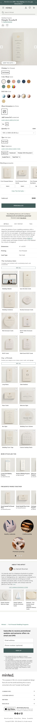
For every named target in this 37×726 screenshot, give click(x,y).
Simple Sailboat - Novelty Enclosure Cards (18, 604)
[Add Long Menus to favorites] (16, 368)
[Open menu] (3, 7)
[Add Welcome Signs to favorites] (34, 389)
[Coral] (13, 81)
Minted (3, 624)
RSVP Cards (5, 353)
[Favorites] (29, 7)
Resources (5, 703)
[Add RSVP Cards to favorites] (16, 337)
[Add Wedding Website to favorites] (16, 272)
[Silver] (19, 96)
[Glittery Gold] (3, 101)
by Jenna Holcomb (5, 476)
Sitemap (24, 718)
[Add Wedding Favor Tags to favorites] (16, 431)
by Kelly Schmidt (20, 475)
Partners (5, 699)
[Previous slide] (1, 46)
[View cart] (33, 7)
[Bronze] (13, 96)
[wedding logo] (9, 8)
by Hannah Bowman (6, 509)
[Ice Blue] (3, 96)
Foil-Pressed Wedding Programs (18, 624)
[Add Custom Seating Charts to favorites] (34, 431)
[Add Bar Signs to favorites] (16, 410)
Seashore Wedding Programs (23, 473)
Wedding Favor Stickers (26, 426)
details (6, 224)
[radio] (5, 72)
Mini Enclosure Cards (7, 330)
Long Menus (5, 384)
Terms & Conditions (8, 718)
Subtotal (4, 198)
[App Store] (10, 709)
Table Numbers (24, 384)
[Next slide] (35, 46)
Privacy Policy (17, 718)
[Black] (8, 96)
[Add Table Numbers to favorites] (34, 368)
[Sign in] (25, 7)
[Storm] (24, 81)
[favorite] (7, 25)
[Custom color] (13, 86)
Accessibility (30, 718)
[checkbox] (7, 186)
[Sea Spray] (19, 81)
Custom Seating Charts (26, 447)
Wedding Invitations (7, 309)
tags (30, 224)
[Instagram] (22, 713)
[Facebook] (15, 713)
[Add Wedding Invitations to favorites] (16, 293)
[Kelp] (3, 86)
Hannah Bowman (7, 22)
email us (29, 238)
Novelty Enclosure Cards (26, 309)
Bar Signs (4, 426)
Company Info (6, 691)
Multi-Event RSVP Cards (26, 353)
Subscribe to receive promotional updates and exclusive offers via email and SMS (17, 633)
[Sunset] (29, 81)
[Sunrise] (8, 86)
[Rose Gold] (29, 96)
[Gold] (24, 96)
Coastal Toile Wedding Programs (6, 474)
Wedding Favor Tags (7, 447)
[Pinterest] (17, 713)
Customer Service (8, 695)
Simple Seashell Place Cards (22, 506)
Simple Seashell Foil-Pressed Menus (7, 506)
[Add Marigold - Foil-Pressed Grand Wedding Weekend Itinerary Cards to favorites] (35, 591)
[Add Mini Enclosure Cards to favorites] (16, 314)
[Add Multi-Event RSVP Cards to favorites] (34, 337)
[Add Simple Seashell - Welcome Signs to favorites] (10, 591)
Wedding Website (7, 288)
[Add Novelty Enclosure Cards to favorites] (34, 293)
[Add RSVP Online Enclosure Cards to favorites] (34, 314)
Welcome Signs (24, 405)
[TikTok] (19, 713)
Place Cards (5, 405)
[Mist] (8, 81)
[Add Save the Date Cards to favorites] (34, 272)
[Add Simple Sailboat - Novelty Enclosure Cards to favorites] (23, 591)
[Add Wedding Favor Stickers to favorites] (34, 410)
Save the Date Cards (25, 288)
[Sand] (3, 81)
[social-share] (2, 25)
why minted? (18, 224)
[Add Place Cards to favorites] (16, 389)
